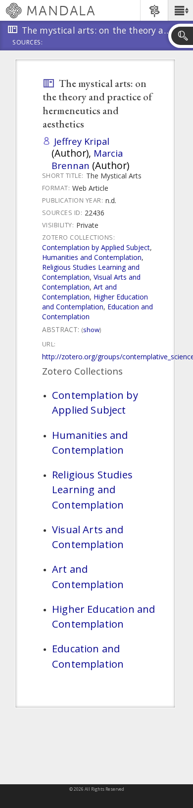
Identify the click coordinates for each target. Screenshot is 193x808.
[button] (180, 10)
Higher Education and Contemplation (95, 301)
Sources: (27, 43)
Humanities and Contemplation (92, 257)
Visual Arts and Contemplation (88, 536)
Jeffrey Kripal (81, 141)
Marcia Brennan (87, 159)
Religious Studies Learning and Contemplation (91, 272)
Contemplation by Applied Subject (96, 247)
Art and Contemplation (79, 291)
